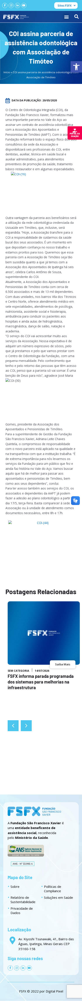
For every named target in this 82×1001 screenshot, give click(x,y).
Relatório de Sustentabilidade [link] (22, 899)
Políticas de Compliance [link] (52, 888)
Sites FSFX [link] (65, 5)
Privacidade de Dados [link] (21, 910)
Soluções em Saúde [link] (58, 897)
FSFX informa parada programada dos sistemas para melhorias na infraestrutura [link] (41, 681)
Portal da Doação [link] (75, 134)
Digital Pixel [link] (54, 991)
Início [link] (6, 72)
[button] (66, 16)
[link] (76, 67)
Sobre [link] (14, 886)
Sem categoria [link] (18, 671)
